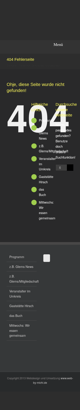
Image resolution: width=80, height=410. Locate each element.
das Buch (15, 315)
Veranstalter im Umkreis (19, 293)
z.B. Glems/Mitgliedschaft (21, 279)
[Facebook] (46, 258)
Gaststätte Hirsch (21, 306)
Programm (46, 120)
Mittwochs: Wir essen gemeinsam (19, 330)
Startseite (11, 65)
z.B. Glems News (43, 133)
